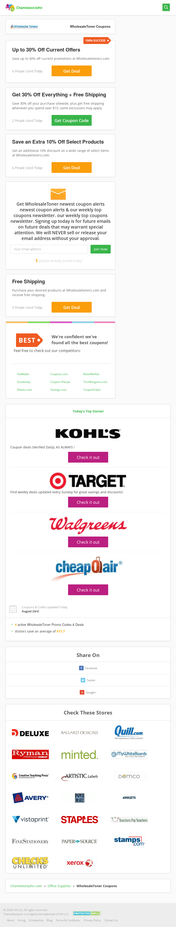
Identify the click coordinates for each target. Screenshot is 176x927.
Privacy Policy (92, 920)
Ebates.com (24, 390)
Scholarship (36, 920)
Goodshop (23, 382)
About (10, 920)
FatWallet (23, 374)
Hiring (21, 920)
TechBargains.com (95, 382)
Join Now (100, 249)
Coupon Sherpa (60, 382)
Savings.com (58, 390)
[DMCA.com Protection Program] (87, 913)
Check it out (88, 457)
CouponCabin (92, 390)
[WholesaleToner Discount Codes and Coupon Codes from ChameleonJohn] (24, 7)
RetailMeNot (91, 374)
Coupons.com (59, 374)
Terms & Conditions (68, 920)
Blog (49, 920)
